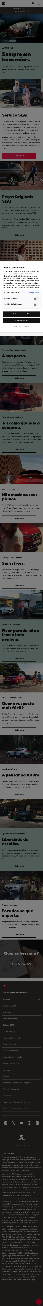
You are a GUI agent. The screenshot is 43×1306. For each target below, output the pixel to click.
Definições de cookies (21, 326)
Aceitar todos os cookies (21, 314)
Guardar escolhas (21, 320)
